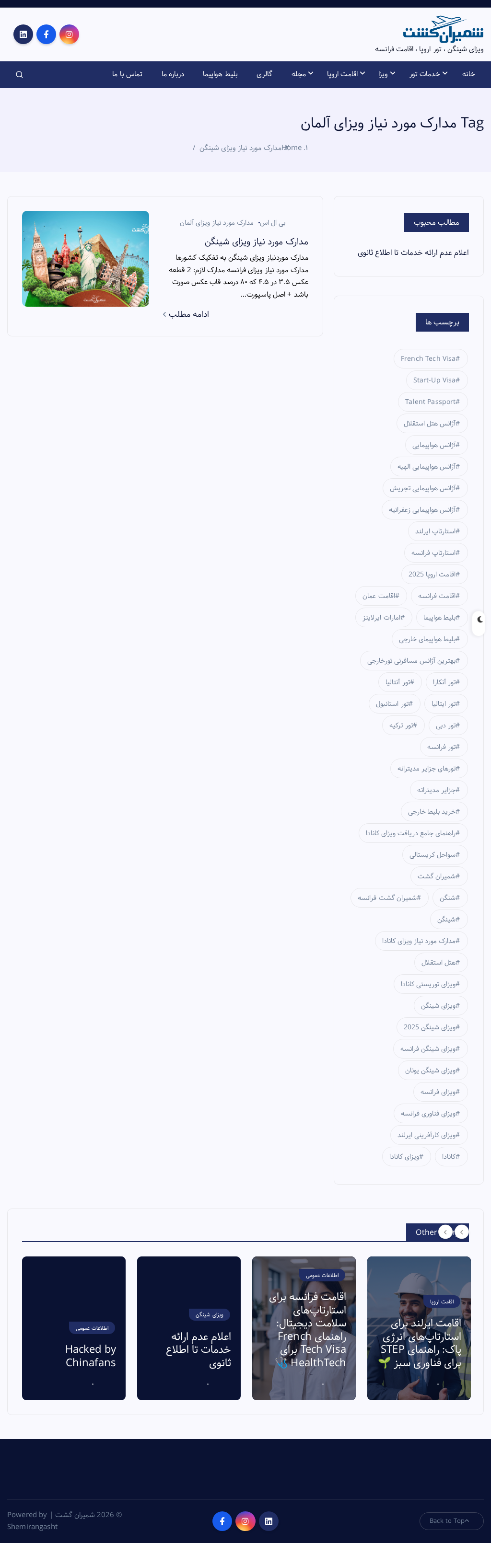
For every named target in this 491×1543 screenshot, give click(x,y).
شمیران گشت (437, 876)
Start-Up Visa (434, 380)
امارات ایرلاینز (381, 617)
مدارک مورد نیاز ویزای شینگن (240, 147)
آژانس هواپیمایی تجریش (423, 488)
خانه (468, 74)
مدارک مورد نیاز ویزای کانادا (419, 941)
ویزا (383, 74)
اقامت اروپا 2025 (432, 574)
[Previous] (445, 1231)
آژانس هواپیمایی (434, 445)
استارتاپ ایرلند (435, 531)
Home (291, 147)
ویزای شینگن (438, 1006)
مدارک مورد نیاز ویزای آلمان (217, 223)
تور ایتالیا (444, 704)
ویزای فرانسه (438, 1092)
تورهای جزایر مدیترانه (426, 768)
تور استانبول (392, 704)
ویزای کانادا (404, 1156)
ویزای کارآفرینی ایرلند (426, 1135)
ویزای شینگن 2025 (430, 1027)
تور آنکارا (444, 682)
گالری (264, 74)
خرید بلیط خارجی (432, 811)
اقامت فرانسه (437, 596)
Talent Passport (430, 402)
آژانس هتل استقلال (430, 423)
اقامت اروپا (342, 74)
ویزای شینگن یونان (430, 1070)
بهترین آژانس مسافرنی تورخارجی (411, 661)
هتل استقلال (438, 962)
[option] (74, 1328)
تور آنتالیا (397, 682)
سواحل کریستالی (432, 855)
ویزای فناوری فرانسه (428, 1113)
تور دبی (446, 725)
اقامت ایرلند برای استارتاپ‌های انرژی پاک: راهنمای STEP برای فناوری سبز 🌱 (419, 1343)
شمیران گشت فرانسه (387, 898)
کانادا (449, 1156)
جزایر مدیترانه (436, 790)
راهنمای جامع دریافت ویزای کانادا (411, 833)
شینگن (446, 919)
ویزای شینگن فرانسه (428, 1049)
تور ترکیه (400, 725)
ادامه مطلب (187, 314)
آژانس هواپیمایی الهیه (426, 466)
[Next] (462, 1231)
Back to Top (447, 1521)
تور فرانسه (441, 747)
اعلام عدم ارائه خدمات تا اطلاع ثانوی (413, 253)
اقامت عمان (378, 596)
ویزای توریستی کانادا (428, 984)
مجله (299, 74)
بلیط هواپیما (220, 74)
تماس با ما (127, 74)
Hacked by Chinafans (90, 1356)
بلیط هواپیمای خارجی (427, 639)
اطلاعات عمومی (92, 1328)
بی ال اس (272, 223)
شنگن (448, 898)
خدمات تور (424, 74)
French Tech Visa (428, 359)
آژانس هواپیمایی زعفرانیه (422, 510)
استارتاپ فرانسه (433, 553)
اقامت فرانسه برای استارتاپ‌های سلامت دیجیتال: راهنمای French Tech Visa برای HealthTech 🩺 (307, 1330)
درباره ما (173, 74)
